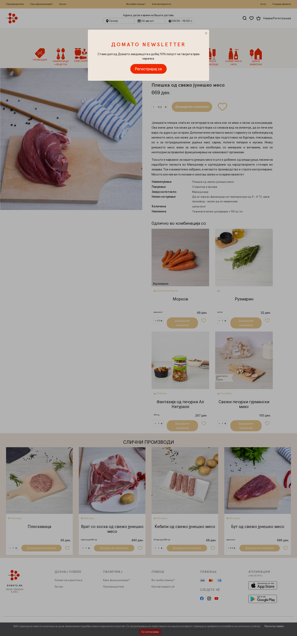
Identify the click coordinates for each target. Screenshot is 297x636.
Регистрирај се (148, 68)
